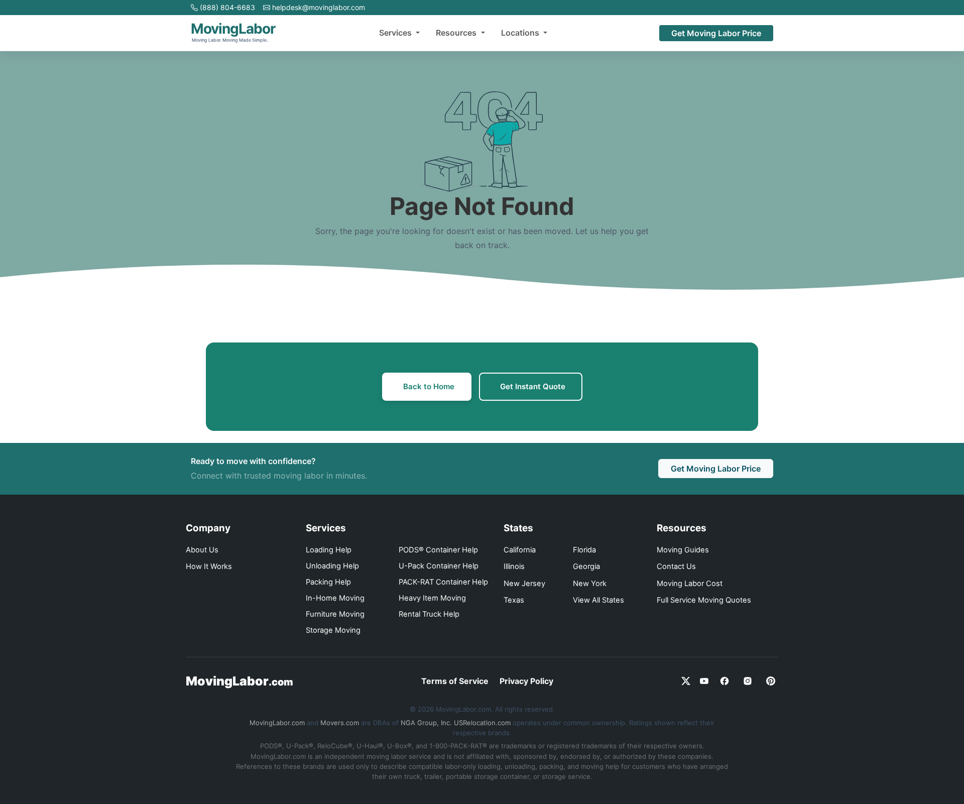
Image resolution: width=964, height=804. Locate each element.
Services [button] (396, 33)
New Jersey (524, 583)
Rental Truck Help (429, 614)
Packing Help (328, 582)
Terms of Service (455, 681)
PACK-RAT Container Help (443, 582)
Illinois (514, 566)
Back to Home (428, 386)
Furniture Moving (335, 614)
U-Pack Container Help (438, 565)
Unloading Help (332, 565)
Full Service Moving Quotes (704, 600)
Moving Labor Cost (689, 583)
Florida (584, 549)
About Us (202, 549)
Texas (514, 600)
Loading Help (328, 549)
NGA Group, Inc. (426, 723)
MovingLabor (239, 680)
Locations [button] (521, 33)
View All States (598, 600)
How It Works (209, 566)
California (520, 549)
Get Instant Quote (532, 386)
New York (590, 583)
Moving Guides (683, 549)
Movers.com (339, 723)
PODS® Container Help (438, 549)
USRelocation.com (482, 723)
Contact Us (676, 566)
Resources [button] (457, 33)
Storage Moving (333, 630)
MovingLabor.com (277, 723)
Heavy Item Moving (432, 598)
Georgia (586, 566)
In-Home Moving (335, 598)
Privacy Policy (526, 681)
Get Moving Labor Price (716, 33)
